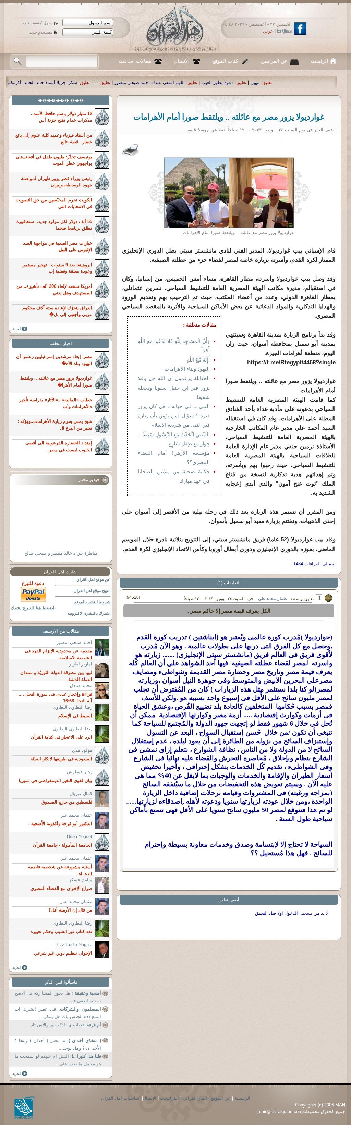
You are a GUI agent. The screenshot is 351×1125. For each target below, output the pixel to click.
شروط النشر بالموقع (92, 602)
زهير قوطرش (79, 771)
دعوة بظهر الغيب (274, 82)
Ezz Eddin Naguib (74, 944)
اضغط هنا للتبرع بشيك (33, 607)
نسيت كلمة (31, 23)
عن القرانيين (274, 61)
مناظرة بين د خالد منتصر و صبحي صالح (61, 553)
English (284, 31)
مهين (311, 82)
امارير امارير (80, 664)
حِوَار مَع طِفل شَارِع (189, 444)
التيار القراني (195, 1098)
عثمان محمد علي (272, 598)
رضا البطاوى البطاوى (72, 707)
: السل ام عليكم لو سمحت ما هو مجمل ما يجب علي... (58, 1060)
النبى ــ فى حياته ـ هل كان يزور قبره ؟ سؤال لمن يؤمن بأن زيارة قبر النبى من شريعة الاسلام (174, 415)
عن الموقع (221, 1098)
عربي (268, 31)
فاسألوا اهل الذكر (60, 982)
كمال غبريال (81, 793)
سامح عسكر (80, 879)
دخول (47, 23)
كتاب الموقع (225, 61)
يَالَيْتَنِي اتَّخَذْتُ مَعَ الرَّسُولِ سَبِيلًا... (174, 434)
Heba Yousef (79, 836)
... (152, 82)
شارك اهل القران (60, 571)
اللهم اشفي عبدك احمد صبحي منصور (206, 82)
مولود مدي (82, 750)
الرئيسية (319, 61)
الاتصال (182, 61)
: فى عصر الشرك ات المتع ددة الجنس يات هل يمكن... (58, 1012)
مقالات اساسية (134, 61)
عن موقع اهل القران (93, 579)
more (19, 329)
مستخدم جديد (40, 32)
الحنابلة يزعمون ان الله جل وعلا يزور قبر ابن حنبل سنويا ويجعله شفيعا (174, 387)
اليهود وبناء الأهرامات (187, 369)
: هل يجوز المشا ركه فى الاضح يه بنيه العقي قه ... (58, 997)
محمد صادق (81, 685)
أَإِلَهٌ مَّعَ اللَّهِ (198, 360)
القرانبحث (169, 1098)
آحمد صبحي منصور (74, 642)
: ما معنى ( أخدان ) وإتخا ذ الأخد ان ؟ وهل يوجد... (58, 1044)
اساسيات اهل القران (121, 1098)
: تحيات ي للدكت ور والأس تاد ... (63, 1024)
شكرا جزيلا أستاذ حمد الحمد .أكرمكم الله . (93, 82)
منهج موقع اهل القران (92, 590)
